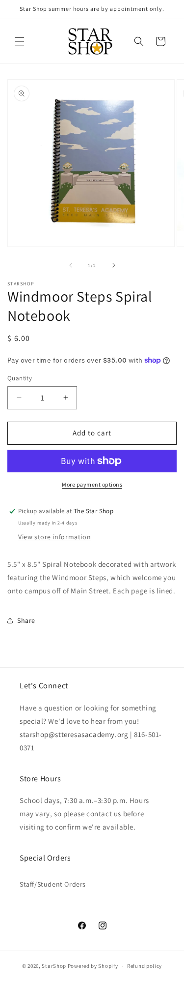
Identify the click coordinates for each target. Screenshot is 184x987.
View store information (54, 536)
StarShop (54, 965)
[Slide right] (114, 265)
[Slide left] (70, 265)
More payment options (92, 484)
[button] (19, 41)
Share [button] (26, 620)
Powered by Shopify (93, 965)
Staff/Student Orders (53, 884)
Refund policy (144, 965)
